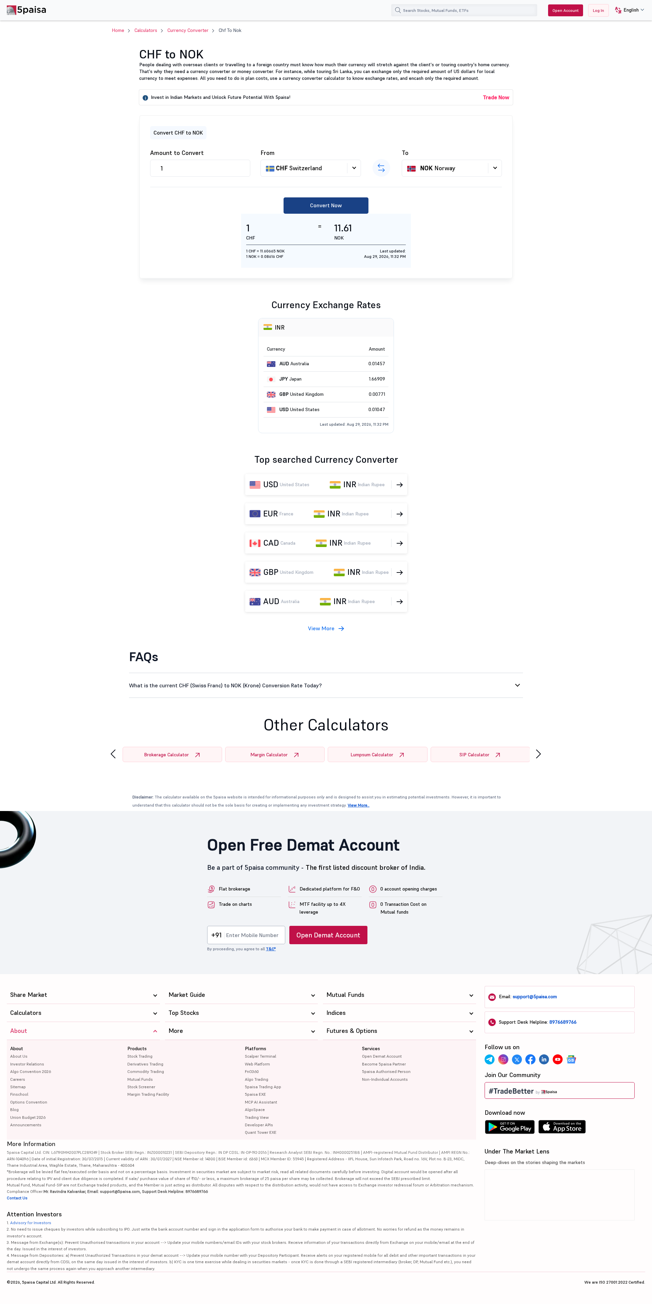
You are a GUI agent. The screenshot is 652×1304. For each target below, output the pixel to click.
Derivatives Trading (145, 1064)
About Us (19, 1056)
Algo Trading (256, 1079)
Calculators (145, 30)
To (405, 153)
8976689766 (563, 1022)
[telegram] (490, 1059)
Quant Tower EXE (260, 1132)
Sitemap (18, 1086)
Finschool (19, 1094)
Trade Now (496, 97)
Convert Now (326, 205)
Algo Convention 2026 (30, 1071)
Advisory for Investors (30, 1222)
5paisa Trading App (263, 1086)
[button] (627, 10)
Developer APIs (259, 1124)
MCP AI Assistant (261, 1102)
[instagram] (503, 1059)
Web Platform (257, 1064)
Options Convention (28, 1102)
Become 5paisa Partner (384, 1064)
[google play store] (510, 1129)
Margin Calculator (269, 755)
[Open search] (398, 10)
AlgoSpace (255, 1109)
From (267, 153)
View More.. (358, 805)
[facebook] (530, 1059)
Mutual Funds (140, 1079)
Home (118, 30)
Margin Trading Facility (148, 1094)
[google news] (571, 1059)
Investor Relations (27, 1064)
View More (321, 628)
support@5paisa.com (535, 996)
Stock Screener (141, 1086)
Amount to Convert (177, 153)
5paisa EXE (255, 1094)
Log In (598, 10)
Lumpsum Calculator (371, 755)
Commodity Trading (145, 1071)
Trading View (257, 1117)
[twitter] (517, 1059)
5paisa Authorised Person (386, 1071)
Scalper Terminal (260, 1056)
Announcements (25, 1124)
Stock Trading (139, 1056)
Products (137, 1048)
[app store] (562, 1129)
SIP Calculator (474, 755)
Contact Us (17, 1197)
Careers (17, 1079)
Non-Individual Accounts (385, 1079)
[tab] (326, 685)
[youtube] (558, 1059)
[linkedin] (544, 1059)
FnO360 (252, 1071)
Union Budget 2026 (28, 1117)
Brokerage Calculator (166, 755)
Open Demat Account (328, 935)
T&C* (271, 948)
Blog (14, 1109)
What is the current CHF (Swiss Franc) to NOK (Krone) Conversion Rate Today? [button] (225, 685)
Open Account (566, 10)
